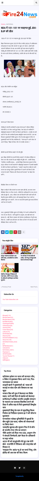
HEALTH (7, 340)
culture (6, 332)
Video (5, 358)
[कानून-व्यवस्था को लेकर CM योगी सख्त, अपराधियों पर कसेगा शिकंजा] (10, 249)
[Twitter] (7, 232)
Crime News (8, 329)
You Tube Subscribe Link (10, 299)
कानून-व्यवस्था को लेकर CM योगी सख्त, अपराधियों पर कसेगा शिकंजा (9, 258)
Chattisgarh (8, 323)
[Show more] (23, 232)
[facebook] (15, 468)
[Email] (19, 232)
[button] (2, 2)
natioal (6, 348)
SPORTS (7, 354)
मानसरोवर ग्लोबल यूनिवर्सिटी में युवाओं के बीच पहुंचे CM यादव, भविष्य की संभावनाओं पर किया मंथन (18, 422)
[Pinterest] (15, 232)
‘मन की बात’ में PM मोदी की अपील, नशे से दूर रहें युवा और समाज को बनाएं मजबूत (28, 258)
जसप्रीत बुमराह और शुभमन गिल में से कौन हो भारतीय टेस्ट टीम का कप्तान (19, 428)
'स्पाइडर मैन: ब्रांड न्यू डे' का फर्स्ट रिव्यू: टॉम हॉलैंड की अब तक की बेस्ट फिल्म (19, 451)
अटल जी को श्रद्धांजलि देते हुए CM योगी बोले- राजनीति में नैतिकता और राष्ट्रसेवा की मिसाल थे (19, 444)
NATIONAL (9, 24)
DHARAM (7, 333)
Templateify (19, 476)
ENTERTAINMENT (10, 338)
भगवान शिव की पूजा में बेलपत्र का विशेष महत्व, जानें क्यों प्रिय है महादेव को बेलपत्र (18, 394)
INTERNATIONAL (10, 342)
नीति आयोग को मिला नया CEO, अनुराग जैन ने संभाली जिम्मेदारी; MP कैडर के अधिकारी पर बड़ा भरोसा (19, 436)
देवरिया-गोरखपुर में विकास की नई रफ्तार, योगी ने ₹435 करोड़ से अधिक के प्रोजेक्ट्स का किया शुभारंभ (9, 277)
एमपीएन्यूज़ (6, 360)
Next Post (34, 287)
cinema (7, 327)
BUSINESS (8, 321)
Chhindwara (7, 325)
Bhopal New (8, 317)
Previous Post (6, 287)
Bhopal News (9, 319)
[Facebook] (3, 232)
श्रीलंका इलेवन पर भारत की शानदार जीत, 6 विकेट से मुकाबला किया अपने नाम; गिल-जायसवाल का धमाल (19, 379)
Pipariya (6, 352)
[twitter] (19, 468)
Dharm (7, 336)
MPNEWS (8, 346)
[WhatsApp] (11, 232)
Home (3, 24)
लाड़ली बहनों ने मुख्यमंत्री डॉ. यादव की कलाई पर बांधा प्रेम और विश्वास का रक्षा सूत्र (18, 388)
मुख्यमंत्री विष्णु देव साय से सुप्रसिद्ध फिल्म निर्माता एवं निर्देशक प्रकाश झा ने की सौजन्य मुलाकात (19, 413)
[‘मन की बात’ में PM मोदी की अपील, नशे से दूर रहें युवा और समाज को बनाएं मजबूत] (29, 249)
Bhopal (7, 315)
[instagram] (24, 468)
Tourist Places (8, 356)
